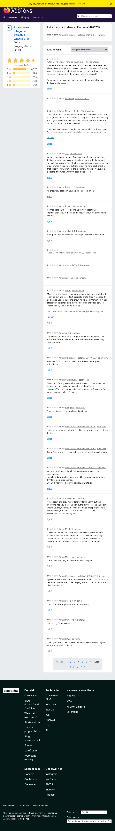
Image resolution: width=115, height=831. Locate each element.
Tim (67, 153)
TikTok (50, 784)
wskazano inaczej (20, 813)
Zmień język (72, 812)
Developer (30, 784)
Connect (29, 774)
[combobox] (94, 16)
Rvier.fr (68, 206)
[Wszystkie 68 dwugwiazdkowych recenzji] (21, 81)
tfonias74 (69, 620)
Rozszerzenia (10, 17)
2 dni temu (80, 407)
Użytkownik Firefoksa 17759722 (68, 253)
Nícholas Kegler (72, 111)
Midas (68, 290)
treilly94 (69, 231)
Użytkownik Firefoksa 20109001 (80, 467)
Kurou (68, 601)
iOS (48, 714)
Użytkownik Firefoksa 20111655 (80, 358)
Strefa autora (32, 722)
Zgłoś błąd (30, 750)
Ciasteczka (24, 805)
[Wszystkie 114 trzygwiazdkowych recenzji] (21, 77)
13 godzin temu (92, 62)
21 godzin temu (82, 98)
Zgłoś (49, 89)
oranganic (69, 407)
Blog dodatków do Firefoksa (32, 704)
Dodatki (29, 690)
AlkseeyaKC (70, 498)
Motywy (25, 17)
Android (50, 719)
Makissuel (69, 557)
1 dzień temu (76, 153)
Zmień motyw (73, 817)
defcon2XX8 (71, 265)
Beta (69, 700)
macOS (50, 709)
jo (66, 333)
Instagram (51, 774)
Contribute (30, 779)
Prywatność (8, 805)
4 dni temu (102, 576)
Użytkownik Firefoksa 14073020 (80, 426)
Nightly (71, 695)
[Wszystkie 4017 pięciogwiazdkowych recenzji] (21, 69)
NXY (67, 639)
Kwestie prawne (40, 805)
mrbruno (69, 278)
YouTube (51, 779)
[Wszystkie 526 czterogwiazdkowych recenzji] (21, 73)
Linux (49, 725)
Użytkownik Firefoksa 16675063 (80, 448)
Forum (28, 745)
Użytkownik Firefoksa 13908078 (68, 62)
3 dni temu (101, 448)
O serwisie (30, 695)
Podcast (50, 794)
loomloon (69, 98)
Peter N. (69, 187)
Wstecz (59, 661)
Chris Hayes (70, 380)
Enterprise (72, 711)
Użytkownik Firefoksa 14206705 (80, 35)
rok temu (101, 35)
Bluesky (50, 789)
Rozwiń (50, 137)
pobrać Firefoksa (77, 4)
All (47, 730)
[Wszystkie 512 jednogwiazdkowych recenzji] (21, 85)
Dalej (96, 661)
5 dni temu (75, 639)
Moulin (68, 529)
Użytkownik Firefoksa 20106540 (80, 576)
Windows (51, 704)
